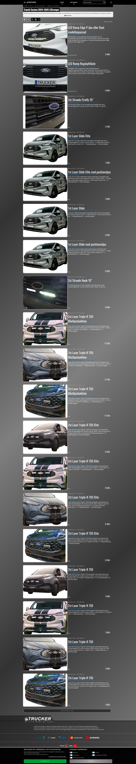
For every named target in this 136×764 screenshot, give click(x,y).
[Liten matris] (32, 19)
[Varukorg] (111, 2)
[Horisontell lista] (39, 19)
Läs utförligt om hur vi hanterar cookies (57, 756)
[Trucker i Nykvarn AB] (31, 2)
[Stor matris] (35, 19)
